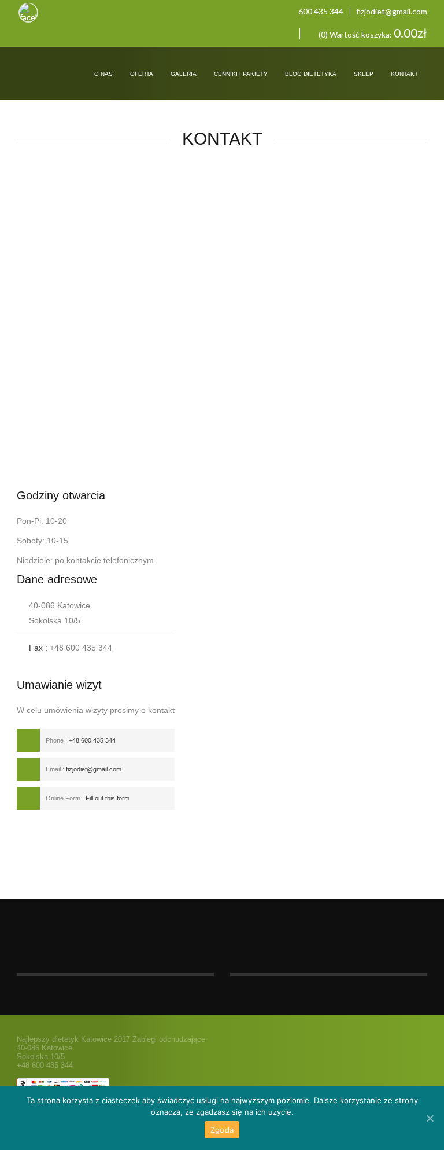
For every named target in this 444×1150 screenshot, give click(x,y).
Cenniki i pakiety (241, 74)
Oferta (141, 74)
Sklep (363, 74)
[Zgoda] (429, 1118)
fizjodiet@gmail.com (391, 11)
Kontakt (404, 74)
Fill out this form (108, 798)
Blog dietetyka (310, 74)
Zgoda (222, 1129)
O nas (103, 74)
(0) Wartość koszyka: (372, 33)
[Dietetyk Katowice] (48, 64)
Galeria (184, 74)
